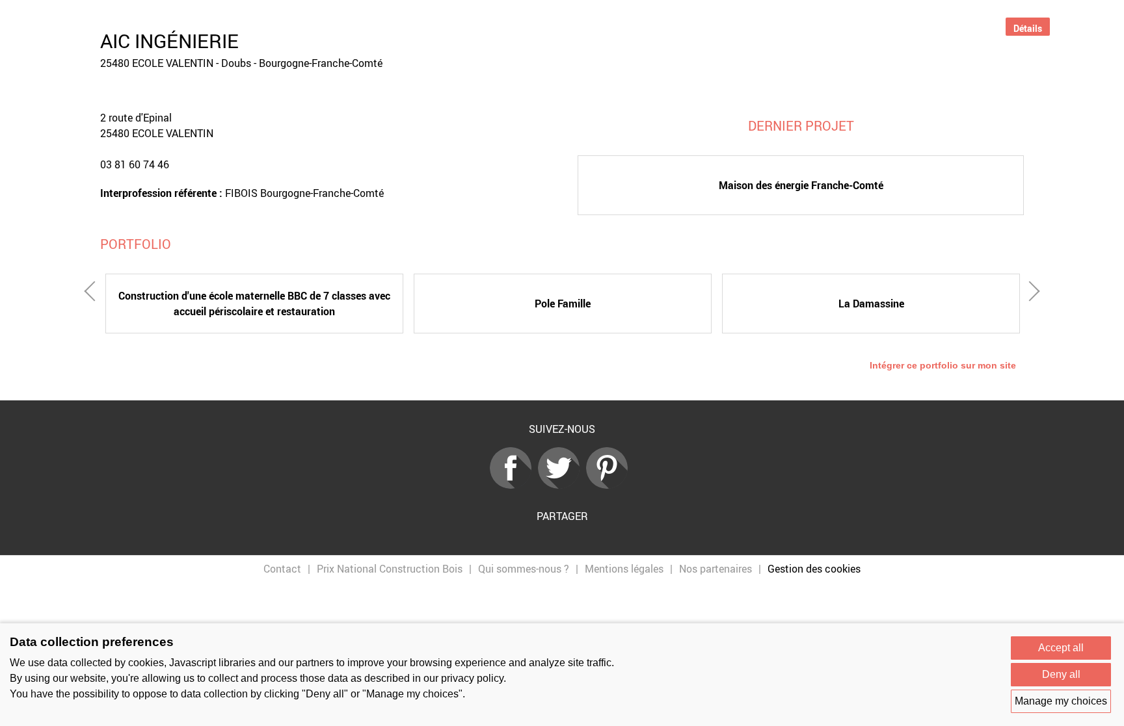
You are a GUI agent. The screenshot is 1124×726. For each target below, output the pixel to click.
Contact (282, 569)
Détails (1027, 28)
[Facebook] (514, 485)
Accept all (1061, 647)
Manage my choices (1061, 701)
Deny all (1061, 674)
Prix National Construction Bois (389, 569)
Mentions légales (624, 569)
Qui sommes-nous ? (523, 569)
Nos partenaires (715, 569)
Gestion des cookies (814, 569)
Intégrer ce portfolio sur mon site (943, 365)
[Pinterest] (610, 485)
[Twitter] (562, 485)
